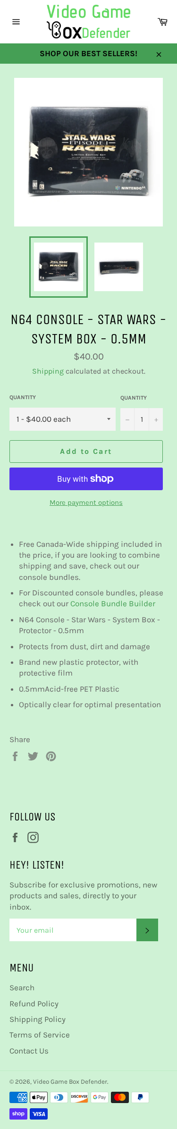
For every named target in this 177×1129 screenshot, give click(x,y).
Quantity (22, 397)
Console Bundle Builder (113, 603)
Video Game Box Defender (70, 1081)
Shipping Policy (37, 1019)
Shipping (48, 371)
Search (21, 987)
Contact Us (29, 1050)
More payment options (86, 502)
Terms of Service (39, 1034)
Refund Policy (34, 1003)
